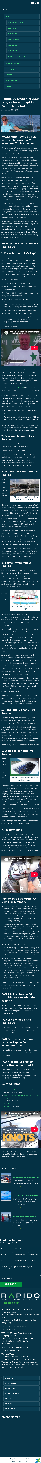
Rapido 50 (12, 34)
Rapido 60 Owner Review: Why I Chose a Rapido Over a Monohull (20, 102)
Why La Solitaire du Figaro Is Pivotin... (24, 1216)
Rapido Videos (12, 1393)
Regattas (10, 75)
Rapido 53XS (13, 39)
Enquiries (10, 1404)
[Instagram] (13, 1302)
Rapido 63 (12, 51)
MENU (34, 3)
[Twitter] (17, 1302)
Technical (10, 69)
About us (10, 1378)
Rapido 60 (12, 45)
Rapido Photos (12, 1388)
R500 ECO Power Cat (17, 56)
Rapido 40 (12, 28)
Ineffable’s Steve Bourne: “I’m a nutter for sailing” (18, 1089)
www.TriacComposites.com (17, 1347)
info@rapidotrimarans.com (17, 1326)
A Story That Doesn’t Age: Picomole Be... (25, 1195)
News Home (10, 1383)
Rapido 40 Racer (15, 23)
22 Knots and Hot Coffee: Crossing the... (25, 1177)
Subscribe (10, 1409)
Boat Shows (11, 80)
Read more (15, 1186)
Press (8, 86)
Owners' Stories (13, 64)
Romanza (19, 387)
